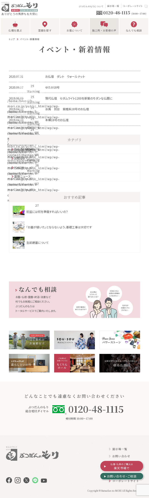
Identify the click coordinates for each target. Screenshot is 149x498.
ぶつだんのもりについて (91, 6)
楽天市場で (121, 466)
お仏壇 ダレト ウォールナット (66, 76)
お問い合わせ (121, 456)
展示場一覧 (113, 5)
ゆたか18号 (52, 87)
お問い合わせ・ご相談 (122, 476)
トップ (12, 39)
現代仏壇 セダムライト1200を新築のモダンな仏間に (78, 98)
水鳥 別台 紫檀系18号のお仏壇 (67, 109)
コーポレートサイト (133, 5)
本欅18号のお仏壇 (57, 120)
